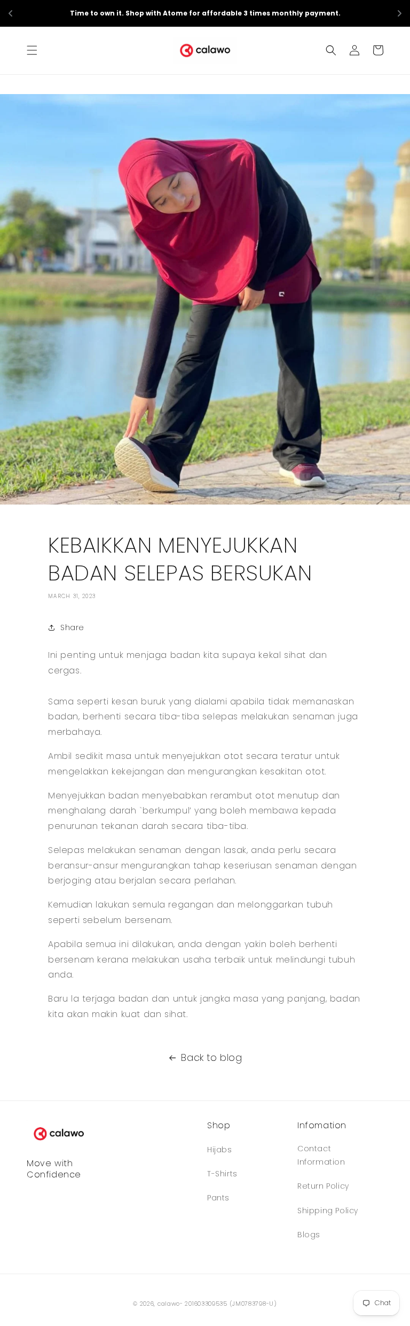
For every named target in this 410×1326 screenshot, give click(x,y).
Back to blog (211, 1057)
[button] (32, 50)
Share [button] (72, 627)
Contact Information (321, 1155)
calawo (168, 1303)
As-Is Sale (276, 13)
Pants (218, 1197)
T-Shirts (222, 1173)
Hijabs (219, 1149)
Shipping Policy (327, 1210)
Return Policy (323, 1186)
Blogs (308, 1234)
